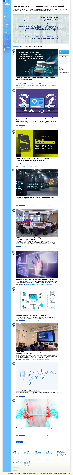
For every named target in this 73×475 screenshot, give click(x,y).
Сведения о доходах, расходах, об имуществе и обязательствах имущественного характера (17, 463)
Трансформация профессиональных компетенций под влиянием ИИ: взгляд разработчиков (35, 78)
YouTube (6, 44)
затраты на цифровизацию (52, 205)
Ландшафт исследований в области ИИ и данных (31, 315)
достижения (23, 246)
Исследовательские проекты (38, 453)
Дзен (5, 43)
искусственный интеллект (45, 85)
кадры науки (42, 435)
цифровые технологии (19, 127)
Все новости (19, 442)
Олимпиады (25, 454)
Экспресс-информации (7, 23)
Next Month (67, 56)
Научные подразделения (35, 448)
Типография (47, 455)
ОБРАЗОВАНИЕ (26, 451)
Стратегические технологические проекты (29, 248)
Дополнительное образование (28, 460)
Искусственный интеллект (50, 246)
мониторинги (20, 85)
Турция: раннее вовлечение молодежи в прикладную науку (34, 428)
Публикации (5, 8)
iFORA (38, 246)
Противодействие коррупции (16, 461)
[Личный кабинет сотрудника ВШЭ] (67, 1)
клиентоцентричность (33, 166)
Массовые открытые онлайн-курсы (61, 455)
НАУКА (36, 451)
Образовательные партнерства (28, 463)
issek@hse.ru (6, 32)
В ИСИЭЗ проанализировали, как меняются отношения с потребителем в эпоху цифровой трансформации (33, 159)
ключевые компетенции (52, 85)
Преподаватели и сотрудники (16, 455)
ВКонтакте (6, 42)
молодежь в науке (19, 436)
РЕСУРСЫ (47, 451)
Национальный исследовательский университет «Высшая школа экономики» (22, 448)
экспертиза (31, 246)
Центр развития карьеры (27, 461)
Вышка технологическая (43, 246)
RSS (5, 45)
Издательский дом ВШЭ (49, 453)
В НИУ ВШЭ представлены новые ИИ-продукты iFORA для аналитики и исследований (34, 352)
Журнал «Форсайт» (6, 24)
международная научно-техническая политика (50, 435)
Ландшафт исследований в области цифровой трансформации (35, 279)
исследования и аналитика (30, 85)
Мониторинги (37, 454)
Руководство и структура (16, 453)
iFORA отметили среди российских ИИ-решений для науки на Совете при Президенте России (35, 238)
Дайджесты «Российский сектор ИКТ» (7, 26)
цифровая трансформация (52, 125)
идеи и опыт (27, 246)
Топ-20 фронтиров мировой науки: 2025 (28, 390)
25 (61, 63)
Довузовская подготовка (27, 453)
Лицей (25, 452)
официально (35, 246)
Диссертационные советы (38, 455)
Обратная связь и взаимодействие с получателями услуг (28, 465)
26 (62, 63)
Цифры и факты (15, 452)
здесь (50, 473)
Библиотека (47, 452)
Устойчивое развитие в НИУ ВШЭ (17, 454)
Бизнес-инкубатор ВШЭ (27, 462)
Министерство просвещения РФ (61, 454)
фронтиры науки (44, 396)
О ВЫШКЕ (14, 451)
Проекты (5, 13)
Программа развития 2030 (20, 248)
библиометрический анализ (40, 284)
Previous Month (59, 56)
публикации (24, 85)
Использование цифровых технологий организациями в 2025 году (34, 119)
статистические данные (38, 85)
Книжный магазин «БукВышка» (49, 454)
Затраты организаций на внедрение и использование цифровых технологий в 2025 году (35, 198)
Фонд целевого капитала (16, 460)
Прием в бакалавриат (26, 455)
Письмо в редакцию (7, 50)
